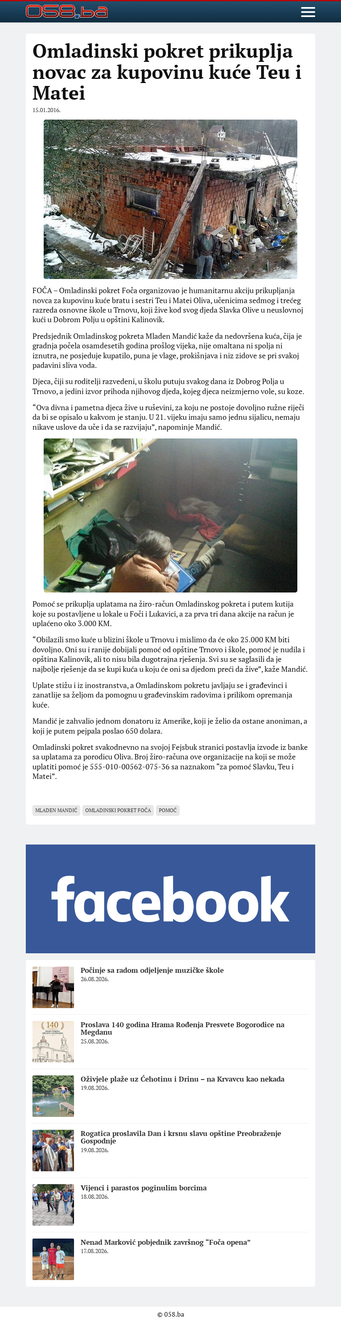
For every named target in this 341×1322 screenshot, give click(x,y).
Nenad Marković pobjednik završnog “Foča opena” (166, 1242)
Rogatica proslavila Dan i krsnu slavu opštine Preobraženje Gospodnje (181, 1137)
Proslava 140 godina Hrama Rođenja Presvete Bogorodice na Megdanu (182, 1028)
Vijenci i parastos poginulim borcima (144, 1187)
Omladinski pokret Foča (118, 810)
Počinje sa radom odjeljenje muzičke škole (152, 970)
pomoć (168, 810)
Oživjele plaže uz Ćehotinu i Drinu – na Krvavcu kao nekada (182, 1079)
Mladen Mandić (56, 810)
